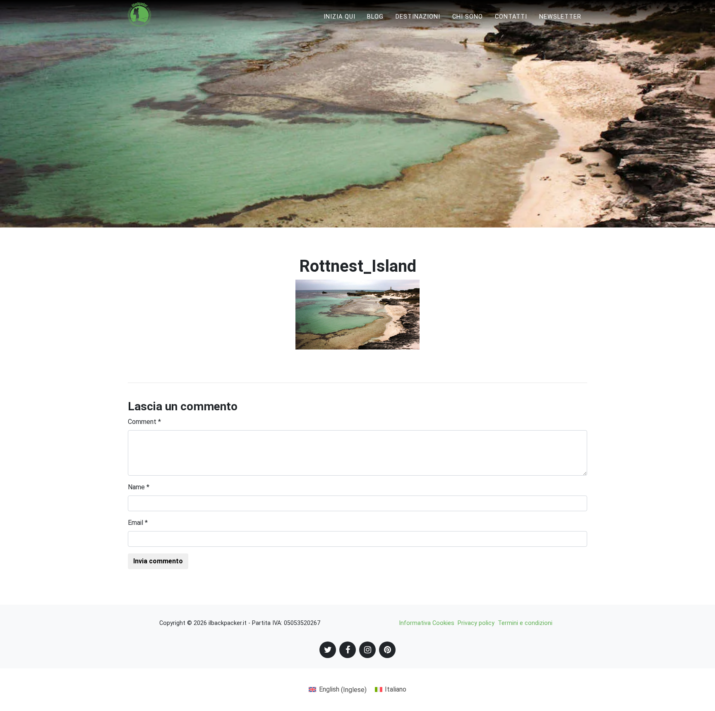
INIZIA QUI (339, 16)
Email (138, 523)
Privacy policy (476, 623)
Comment (144, 422)
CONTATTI (511, 16)
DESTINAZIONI (418, 16)
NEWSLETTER (560, 16)
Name (138, 487)
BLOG (375, 16)
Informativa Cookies (426, 623)
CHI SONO (467, 16)
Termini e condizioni (525, 623)
